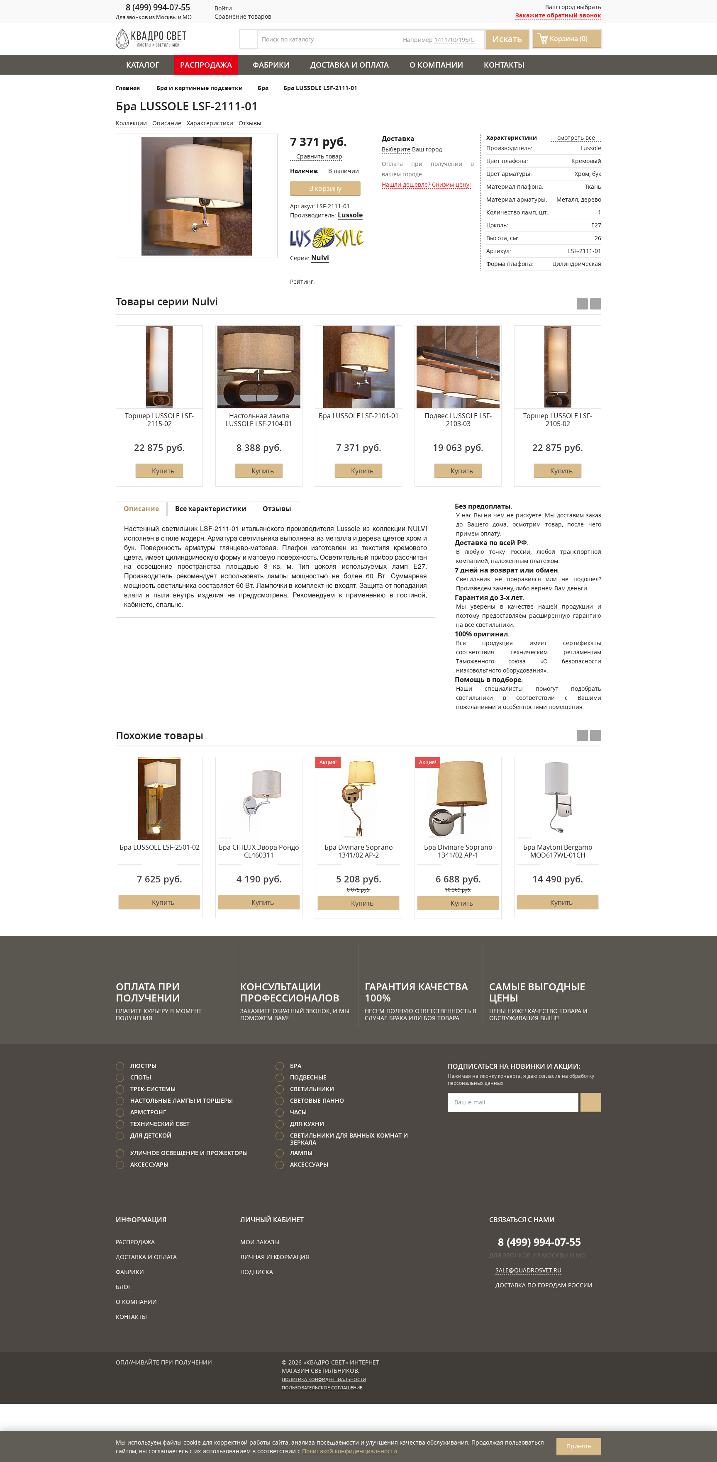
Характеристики (210, 123)
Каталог (142, 65)
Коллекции (131, 123)
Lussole (350, 214)
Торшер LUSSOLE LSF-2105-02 (557, 420)
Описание (166, 123)
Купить (163, 470)
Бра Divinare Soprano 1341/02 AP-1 (458, 851)
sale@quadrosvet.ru (528, 1270)
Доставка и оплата (349, 65)
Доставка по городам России (544, 1285)
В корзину (325, 188)
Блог (123, 1287)
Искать (507, 38)
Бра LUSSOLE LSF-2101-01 (359, 416)
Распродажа (206, 65)
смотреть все (576, 137)
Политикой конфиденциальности (349, 1451)
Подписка (256, 1272)
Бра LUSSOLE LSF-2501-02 (160, 847)
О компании (436, 65)
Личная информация (274, 1257)
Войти (222, 8)
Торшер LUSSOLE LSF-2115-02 (159, 420)
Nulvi (320, 257)
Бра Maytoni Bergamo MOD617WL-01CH (558, 851)
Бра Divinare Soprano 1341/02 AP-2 (358, 851)
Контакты (504, 65)
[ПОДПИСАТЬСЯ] (590, 1102)
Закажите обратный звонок (558, 15)
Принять (578, 1446)
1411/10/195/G (454, 40)
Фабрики (271, 65)
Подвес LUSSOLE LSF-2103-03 (458, 420)
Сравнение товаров (242, 16)
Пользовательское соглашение (322, 1388)
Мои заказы (259, 1242)
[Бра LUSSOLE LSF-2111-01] (196, 196)
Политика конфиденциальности (324, 1379)
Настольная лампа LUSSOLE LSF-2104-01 (259, 420)
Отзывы (251, 123)
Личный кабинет (272, 1219)
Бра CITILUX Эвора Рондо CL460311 (259, 851)
